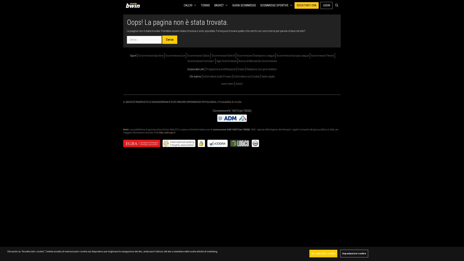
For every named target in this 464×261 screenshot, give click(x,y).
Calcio (188, 5)
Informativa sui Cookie (246, 76)
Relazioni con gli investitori (262, 69)
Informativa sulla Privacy (217, 76)
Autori (239, 83)
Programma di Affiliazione (221, 69)
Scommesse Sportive (274, 5)
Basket (219, 5)
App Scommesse (227, 61)
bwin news (227, 83)
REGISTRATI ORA (306, 5)
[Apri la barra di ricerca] (337, 5)
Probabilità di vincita (230, 101)
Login (326, 5)
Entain (241, 69)
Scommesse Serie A (223, 55)
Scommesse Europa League (292, 55)
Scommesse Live (175, 55)
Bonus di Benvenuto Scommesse (258, 61)
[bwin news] (133, 5)
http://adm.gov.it (167, 132)
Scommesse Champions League (255, 55)
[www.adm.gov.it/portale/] (232, 120)
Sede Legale (268, 76)
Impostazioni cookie (354, 253)
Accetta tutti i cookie (323, 253)
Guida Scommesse (244, 5)
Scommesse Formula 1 (201, 61)
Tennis (205, 5)
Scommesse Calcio (198, 55)
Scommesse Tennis (322, 55)
